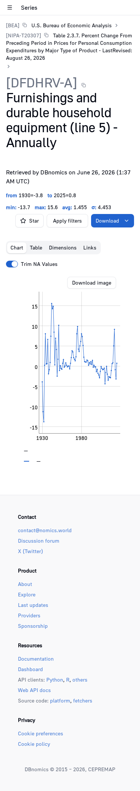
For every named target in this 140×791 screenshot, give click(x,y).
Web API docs (34, 690)
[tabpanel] (70, 369)
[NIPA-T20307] (23, 35)
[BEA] (12, 25)
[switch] (12, 264)
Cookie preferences (40, 733)
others (79, 679)
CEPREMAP (101, 769)
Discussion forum (38, 540)
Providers (29, 615)
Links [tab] (89, 247)
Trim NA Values (39, 264)
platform (60, 700)
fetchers (82, 700)
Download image (91, 282)
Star (34, 220)
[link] (59, 25)
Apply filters (67, 220)
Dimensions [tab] (63, 247)
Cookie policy (34, 744)
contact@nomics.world (45, 530)
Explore (26, 594)
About (25, 584)
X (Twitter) (30, 551)
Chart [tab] (16, 247)
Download (107, 220)
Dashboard (30, 669)
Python (54, 679)
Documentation (36, 658)
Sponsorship (33, 626)
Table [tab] (36, 247)
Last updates (33, 605)
